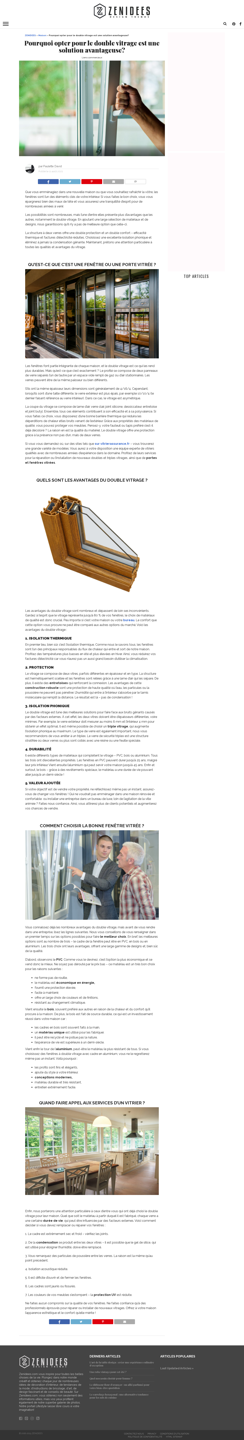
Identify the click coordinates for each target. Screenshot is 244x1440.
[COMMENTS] (135, 180)
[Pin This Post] (91, 180)
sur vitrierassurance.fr (112, 444)
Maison (42, 35)
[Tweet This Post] (69, 180)
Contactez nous (134, 1433)
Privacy (152, 1433)
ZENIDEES (30, 35)
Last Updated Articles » (177, 1368)
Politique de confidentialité (145, 1436)
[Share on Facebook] (48, 180)
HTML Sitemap (174, 1436)
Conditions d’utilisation (174, 1433)
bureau (128, 620)
